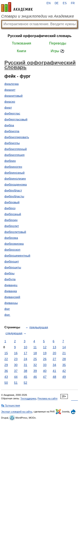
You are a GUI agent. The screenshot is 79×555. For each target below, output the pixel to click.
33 (45, 365)
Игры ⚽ (58, 51)
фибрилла (11, 131)
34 (54, 365)
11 (35, 347)
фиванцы (11, 303)
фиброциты (12, 267)
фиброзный (12, 214)
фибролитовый (15, 232)
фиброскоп (12, 249)
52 (25, 382)
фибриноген (13, 166)
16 (16, 353)
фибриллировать (16, 137)
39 (35, 371)
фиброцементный (17, 255)
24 (25, 359)
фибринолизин (15, 178)
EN (48, 3)
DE (57, 3)
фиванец (10, 285)
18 (35, 353)
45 (25, 376)
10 (25, 347)
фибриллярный (15, 149)
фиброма (11, 237)
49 (64, 376)
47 (45, 376)
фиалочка (11, 84)
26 (45, 359)
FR (73, 3)
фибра (9, 125)
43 (6, 376)
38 (25, 371)
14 (64, 347)
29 (6, 365)
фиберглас (12, 113)
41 (54, 371)
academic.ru (17, 7)
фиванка (10, 291)
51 (16, 382)
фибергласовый (15, 119)
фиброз (9, 208)
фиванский (12, 297)
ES (65, 3)
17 (25, 353)
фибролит (11, 226)
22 (6, 359)
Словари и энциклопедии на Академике (37, 16)
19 (45, 353)
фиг (7, 309)
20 (54, 353)
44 (16, 376)
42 (64, 371)
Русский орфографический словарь (40, 36)
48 (54, 376)
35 (64, 365)
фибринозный (14, 172)
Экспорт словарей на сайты (16, 411)
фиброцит (11, 261)
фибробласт (13, 190)
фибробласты (14, 196)
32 (35, 365)
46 (35, 376)
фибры (9, 273)
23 (16, 359)
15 (6, 353)
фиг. (7, 314)
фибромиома (14, 243)
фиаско (9, 101)
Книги (21, 51)
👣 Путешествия (10, 405)
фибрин (10, 160)
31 (25, 365)
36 (6, 371)
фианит (9, 89)
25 (35, 359)
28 (64, 359)
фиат (8, 107)
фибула (10, 279)
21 (64, 353)
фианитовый (13, 95)
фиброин (11, 220)
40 (45, 371)
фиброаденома (15, 184)
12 (45, 347)
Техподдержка (28, 398)
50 (6, 382)
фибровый (12, 202)
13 (54, 347)
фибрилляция (14, 155)
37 (16, 371)
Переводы (57, 43)
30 (16, 365)
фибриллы (12, 143)
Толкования (21, 43)
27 (54, 359)
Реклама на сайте (47, 398)
